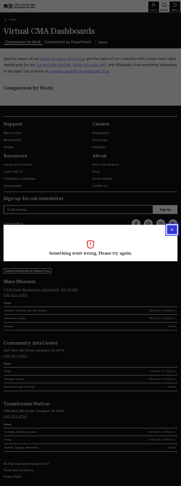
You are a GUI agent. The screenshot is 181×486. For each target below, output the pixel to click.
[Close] (172, 229)
